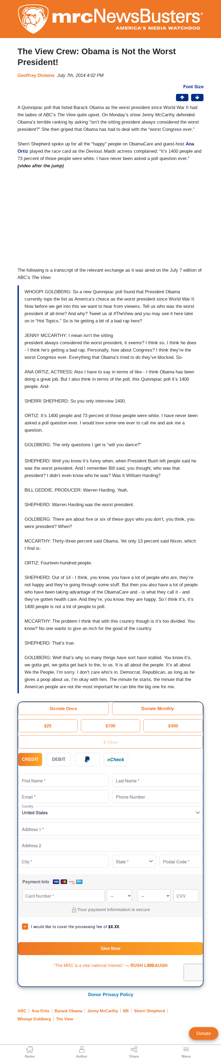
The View (64, 1019)
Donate (203, 1033)
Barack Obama (68, 1011)
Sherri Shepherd (149, 1011)
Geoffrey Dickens (36, 75)
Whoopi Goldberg (34, 1019)
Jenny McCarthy (102, 1011)
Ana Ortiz (41, 1011)
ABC (22, 1011)
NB (126, 1011)
